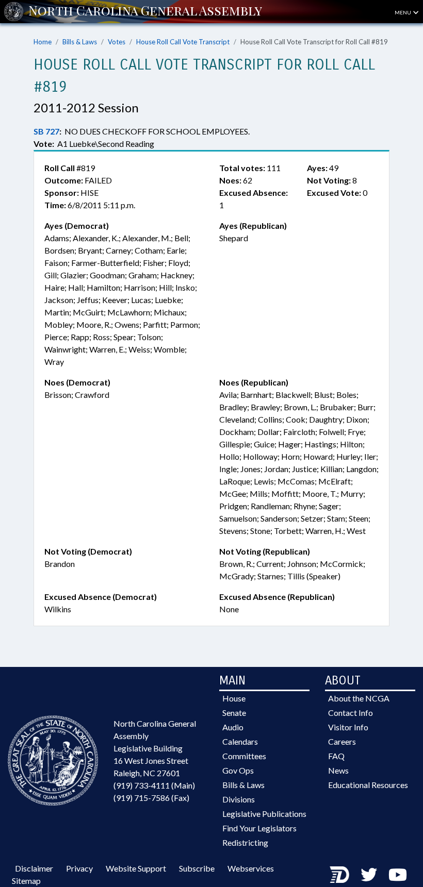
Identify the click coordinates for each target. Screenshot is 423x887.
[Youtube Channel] (397, 874)
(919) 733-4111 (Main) (154, 785)
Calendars (240, 741)
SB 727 (46, 131)
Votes (116, 42)
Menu (403, 12)
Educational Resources (368, 785)
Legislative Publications (264, 813)
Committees (244, 756)
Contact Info (350, 712)
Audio (232, 727)
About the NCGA (358, 698)
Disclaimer (34, 868)
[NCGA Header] (145, 11)
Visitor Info (348, 727)
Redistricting (245, 842)
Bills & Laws (79, 42)
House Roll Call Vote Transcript (183, 42)
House (234, 698)
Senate (234, 712)
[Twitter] (368, 874)
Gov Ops (238, 770)
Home (43, 42)
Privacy (79, 868)
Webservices (250, 868)
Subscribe (197, 868)
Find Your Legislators (259, 828)
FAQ (336, 756)
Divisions (238, 799)
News (338, 770)
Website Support (136, 868)
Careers (342, 741)
